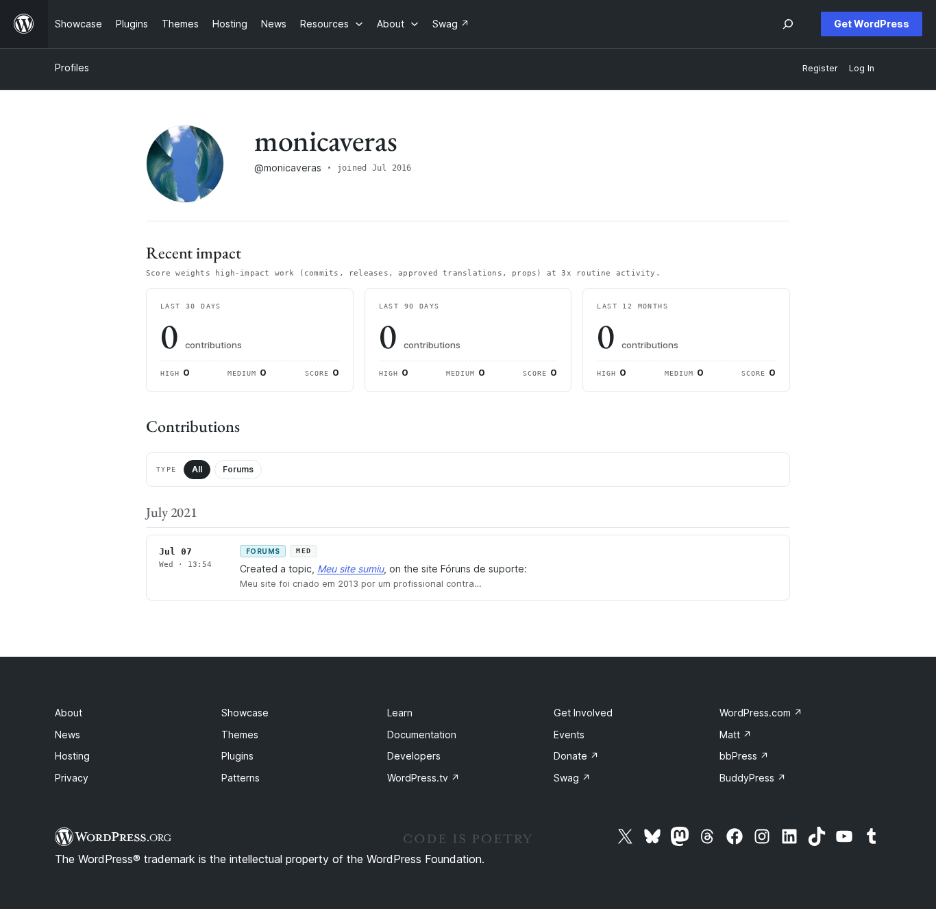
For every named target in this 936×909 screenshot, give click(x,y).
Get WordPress (871, 23)
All (197, 469)
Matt (735, 734)
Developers (414, 756)
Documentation (421, 734)
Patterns (240, 778)
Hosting (72, 756)
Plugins (237, 756)
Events (569, 734)
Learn (399, 712)
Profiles (72, 67)
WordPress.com (760, 712)
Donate (576, 756)
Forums (238, 469)
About (68, 712)
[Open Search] (788, 24)
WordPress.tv (423, 778)
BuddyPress (752, 778)
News (67, 734)
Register (820, 68)
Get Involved (583, 712)
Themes (239, 734)
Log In (861, 68)
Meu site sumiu (350, 568)
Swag (572, 778)
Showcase (245, 712)
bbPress (744, 756)
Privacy (71, 778)
